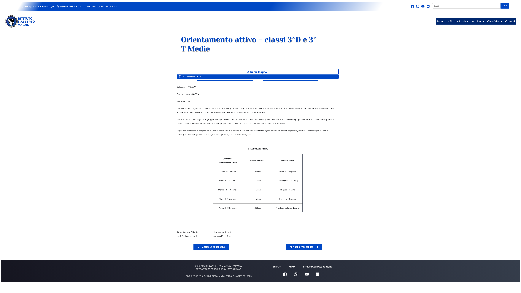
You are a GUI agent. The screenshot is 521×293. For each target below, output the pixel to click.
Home (440, 21)
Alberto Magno (257, 72)
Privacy (292, 267)
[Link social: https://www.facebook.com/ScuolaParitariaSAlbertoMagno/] (412, 6)
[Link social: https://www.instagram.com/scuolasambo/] (418, 6)
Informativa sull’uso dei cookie (317, 267)
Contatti (510, 21)
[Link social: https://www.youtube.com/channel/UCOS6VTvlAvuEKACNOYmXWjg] (423, 6)
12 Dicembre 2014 (192, 76)
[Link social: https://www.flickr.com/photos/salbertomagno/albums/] (428, 6)
